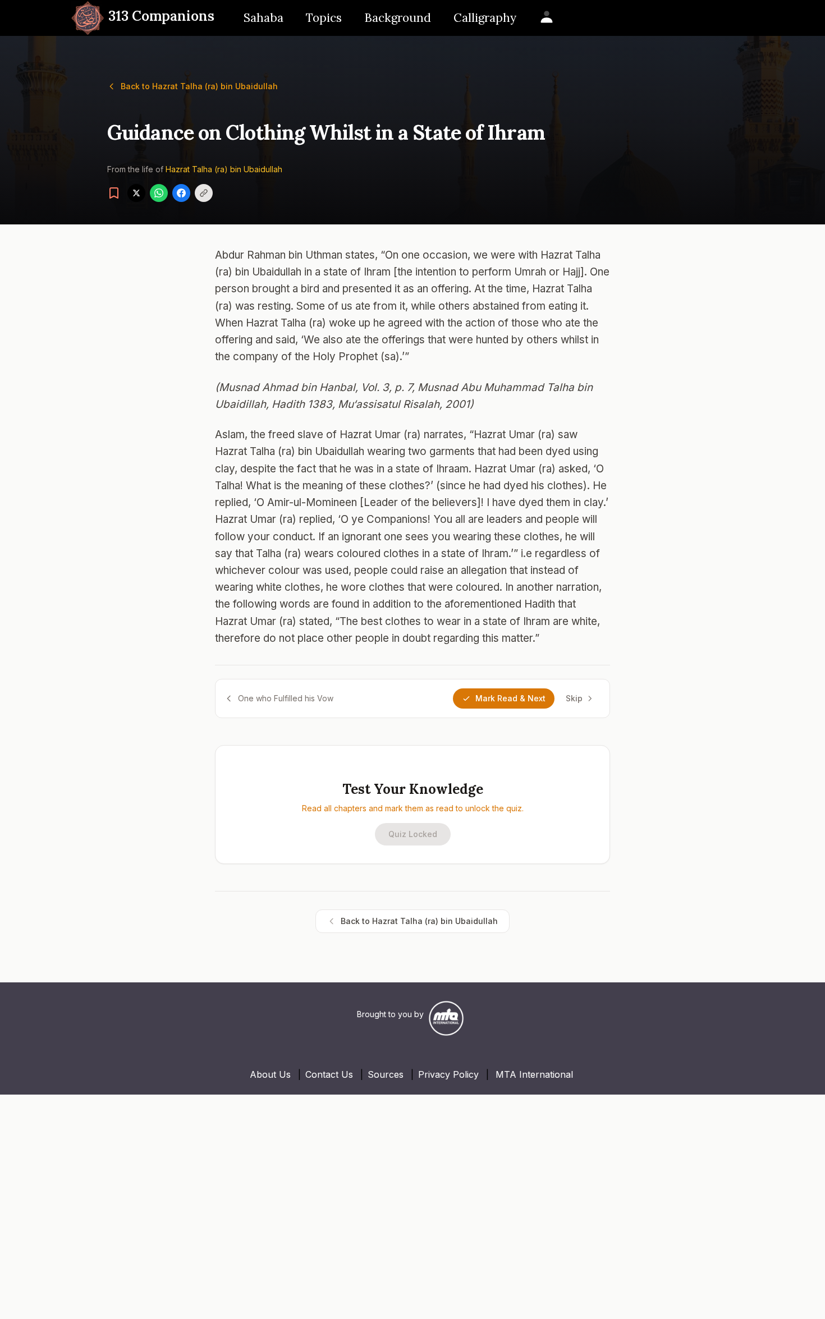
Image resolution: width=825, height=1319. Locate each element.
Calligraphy (484, 17)
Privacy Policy (448, 1074)
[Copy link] (204, 193)
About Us (270, 1074)
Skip (574, 698)
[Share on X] (136, 193)
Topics (324, 17)
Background (397, 17)
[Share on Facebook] (181, 193)
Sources (386, 1074)
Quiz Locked (412, 834)
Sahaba (263, 17)
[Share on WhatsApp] (159, 193)
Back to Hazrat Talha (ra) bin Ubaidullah (199, 86)
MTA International (534, 1074)
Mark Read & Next (510, 698)
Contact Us (329, 1074)
